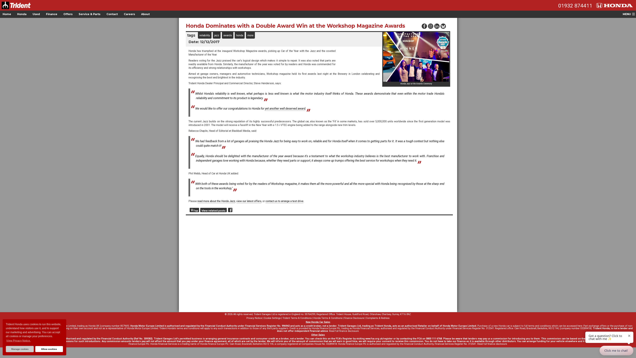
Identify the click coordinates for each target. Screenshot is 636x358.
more (250, 35)
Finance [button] (51, 14)
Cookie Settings (272, 318)
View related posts (213, 210)
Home (7, 14)
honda (239, 35)
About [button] (145, 14)
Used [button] (36, 14)
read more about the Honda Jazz (216, 201)
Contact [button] (112, 14)
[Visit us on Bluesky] (443, 26)
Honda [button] (21, 14)
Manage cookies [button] (19, 349)
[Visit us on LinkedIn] (437, 26)
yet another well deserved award (285, 108)
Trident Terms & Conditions (297, 318)
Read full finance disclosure (344, 331)
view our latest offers (248, 201)
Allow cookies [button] (49, 349)
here (580, 326)
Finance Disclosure (354, 318)
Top (195, 210)
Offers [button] (68, 14)
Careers (129, 14)
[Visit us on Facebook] (424, 26)
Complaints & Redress (378, 318)
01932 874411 (575, 5)
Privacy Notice (254, 318)
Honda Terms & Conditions (328, 318)
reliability (204, 35)
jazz (216, 35)
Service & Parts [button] (89, 14)
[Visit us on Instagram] (430, 26)
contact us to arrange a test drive (284, 201)
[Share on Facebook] (230, 210)
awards (227, 35)
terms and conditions (188, 328)
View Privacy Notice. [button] (18, 340)
